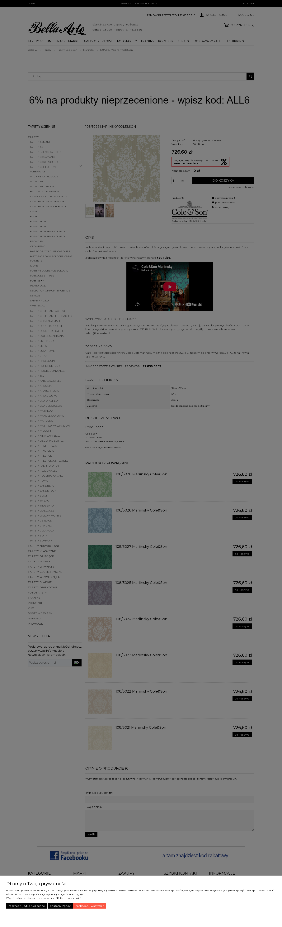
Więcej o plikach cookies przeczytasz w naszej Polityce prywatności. (43, 898)
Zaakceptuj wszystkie (90, 905)
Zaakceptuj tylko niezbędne (26, 905)
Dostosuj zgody (60, 905)
